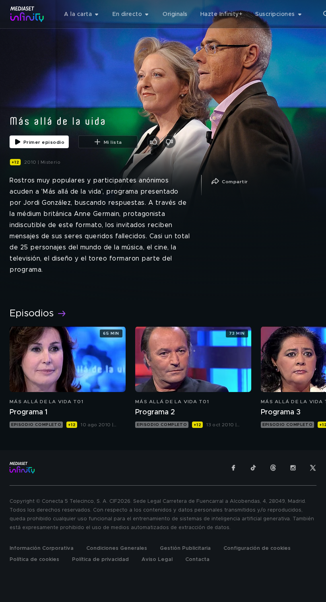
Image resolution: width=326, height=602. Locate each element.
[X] (312, 467)
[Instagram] (293, 467)
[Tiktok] (253, 467)
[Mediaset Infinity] (27, 14)
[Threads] (273, 467)
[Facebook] (233, 467)
